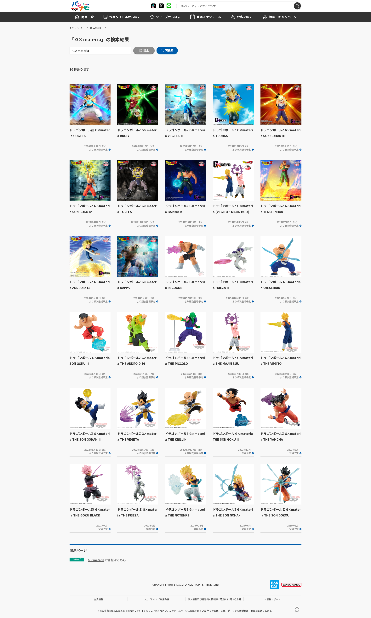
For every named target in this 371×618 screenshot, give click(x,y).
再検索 (169, 50)
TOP (297, 611)
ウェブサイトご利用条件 (156, 599)
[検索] (297, 5)
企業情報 (98, 599)
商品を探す (96, 27)
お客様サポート (272, 599)
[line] (169, 6)
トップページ (76, 27)
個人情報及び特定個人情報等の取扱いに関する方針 (214, 599)
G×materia (96, 560)
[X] (153, 6)
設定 (146, 50)
